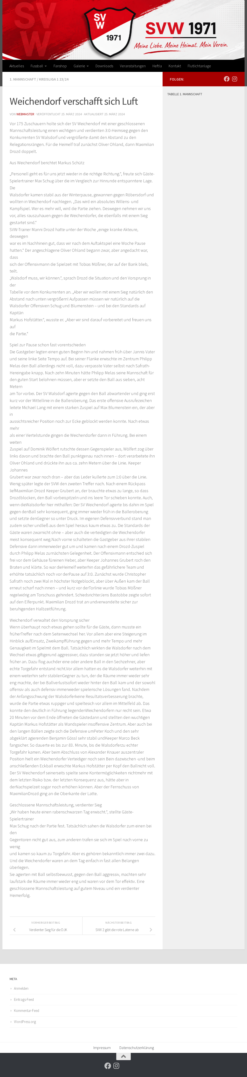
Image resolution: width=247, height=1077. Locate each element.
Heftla (157, 65)
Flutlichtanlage (199, 65)
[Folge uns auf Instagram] (234, 79)
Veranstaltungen (133, 65)
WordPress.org (25, 1021)
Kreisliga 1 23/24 (54, 79)
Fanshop (60, 65)
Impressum (102, 1047)
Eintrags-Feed (24, 999)
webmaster (25, 114)
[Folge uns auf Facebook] (227, 79)
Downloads (104, 65)
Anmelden (21, 988)
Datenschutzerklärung (136, 1047)
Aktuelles (16, 65)
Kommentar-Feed (26, 1010)
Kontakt (175, 65)
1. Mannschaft (23, 79)
